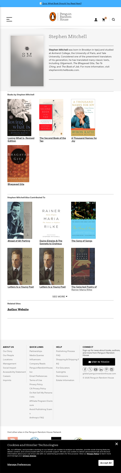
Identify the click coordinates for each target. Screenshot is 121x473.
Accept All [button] (106, 463)
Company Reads (37, 363)
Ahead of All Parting (19, 241)
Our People (8, 355)
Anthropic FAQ (37, 417)
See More (58, 296)
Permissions (62, 376)
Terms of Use (36, 380)
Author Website (18, 309)
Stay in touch (100, 362)
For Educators (63, 367)
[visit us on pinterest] (106, 369)
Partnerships (36, 351)
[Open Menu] (9, 19)
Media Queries (37, 355)
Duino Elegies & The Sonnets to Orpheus (51, 242)
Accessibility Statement (14, 372)
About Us (8, 347)
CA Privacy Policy (38, 388)
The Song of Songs (81, 241)
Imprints (7, 380)
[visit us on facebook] (85, 369)
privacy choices (29, 456)
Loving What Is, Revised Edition (21, 140)
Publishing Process (65, 351)
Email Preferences (38, 376)
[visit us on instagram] (111, 369)
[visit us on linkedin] (101, 369)
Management (9, 363)
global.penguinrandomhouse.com (99, 373)
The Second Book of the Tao (53, 140)
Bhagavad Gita (16, 184)
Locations (8, 359)
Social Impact (9, 367)
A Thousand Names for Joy (84, 140)
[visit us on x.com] (90, 369)
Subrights (61, 372)
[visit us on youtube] (95, 369)
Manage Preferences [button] (19, 464)
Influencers (35, 359)
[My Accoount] (95, 19)
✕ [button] (116, 444)
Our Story (7, 351)
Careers (6, 376)
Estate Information (65, 380)
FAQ (58, 355)
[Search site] (113, 19)
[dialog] (60, 456)
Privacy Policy (36, 384)
